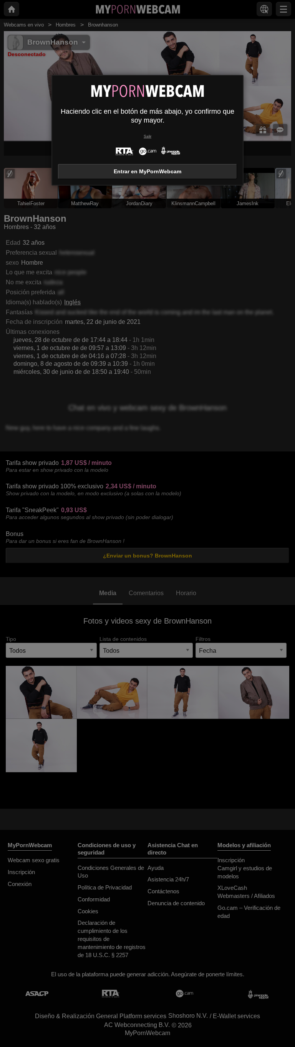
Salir (147, 136)
